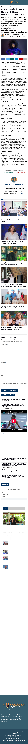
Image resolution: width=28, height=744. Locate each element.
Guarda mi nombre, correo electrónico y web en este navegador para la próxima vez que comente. (15, 382)
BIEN (4, 493)
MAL (4, 496)
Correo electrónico (6, 369)
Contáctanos (4, 721)
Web (2, 375)
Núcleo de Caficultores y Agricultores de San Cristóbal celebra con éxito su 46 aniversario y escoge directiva (13, 399)
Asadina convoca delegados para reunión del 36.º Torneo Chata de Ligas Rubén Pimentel (14, 470)
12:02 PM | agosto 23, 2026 (7, 467)
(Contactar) (21, 193)
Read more (6, 538)
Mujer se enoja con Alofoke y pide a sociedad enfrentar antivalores (11, 328)
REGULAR (5, 494)
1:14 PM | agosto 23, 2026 (7, 408)
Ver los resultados (14, 503)
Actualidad (9, 7)
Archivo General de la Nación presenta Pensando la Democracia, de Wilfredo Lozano (12, 219)
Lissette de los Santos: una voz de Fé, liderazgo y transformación (12, 242)
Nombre (3, 362)
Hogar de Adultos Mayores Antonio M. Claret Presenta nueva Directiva (12, 307)
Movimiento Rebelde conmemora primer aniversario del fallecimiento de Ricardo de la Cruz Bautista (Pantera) (13, 476)
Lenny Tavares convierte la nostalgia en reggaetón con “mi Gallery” (12, 264)
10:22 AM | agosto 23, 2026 (7, 479)
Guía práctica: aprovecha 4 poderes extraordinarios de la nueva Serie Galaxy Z (13, 285)
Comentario (4, 344)
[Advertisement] (14, 632)
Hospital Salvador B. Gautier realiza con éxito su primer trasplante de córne (14, 458)
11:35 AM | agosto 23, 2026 (7, 472)
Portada (3, 7)
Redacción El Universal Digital (14, 35)
